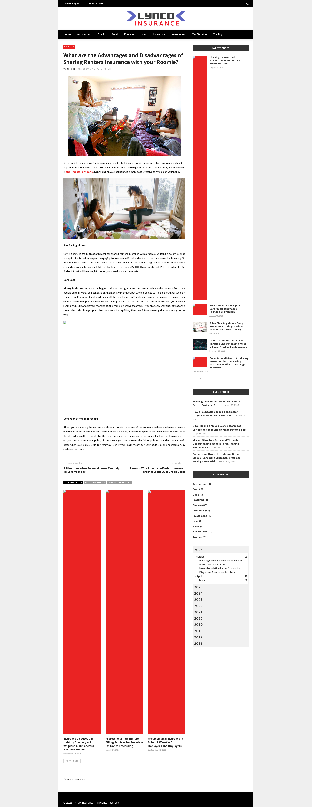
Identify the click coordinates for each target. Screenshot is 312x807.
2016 (198, 643)
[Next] (200, 379)
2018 (198, 630)
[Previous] (195, 379)
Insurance (70, 57)
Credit (101, 34)
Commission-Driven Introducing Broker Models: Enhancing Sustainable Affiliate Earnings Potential (228, 362)
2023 (198, 599)
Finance (69, 44)
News (196, 526)
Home (67, 18)
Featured (198, 499)
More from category (119, 482)
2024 (198, 593)
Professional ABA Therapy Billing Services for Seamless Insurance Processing (124, 742)
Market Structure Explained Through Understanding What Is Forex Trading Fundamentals (228, 343)
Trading (69, 76)
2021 (198, 611)
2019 (198, 624)
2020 (198, 618)
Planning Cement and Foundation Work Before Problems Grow (224, 60)
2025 (198, 586)
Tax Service (71, 70)
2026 (198, 549)
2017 (198, 637)
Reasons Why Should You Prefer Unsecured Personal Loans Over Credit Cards (157, 470)
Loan (67, 50)
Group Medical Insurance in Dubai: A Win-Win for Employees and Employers (165, 742)
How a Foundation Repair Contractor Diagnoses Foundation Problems (224, 308)
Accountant (72, 24)
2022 (198, 605)
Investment (72, 63)
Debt (115, 34)
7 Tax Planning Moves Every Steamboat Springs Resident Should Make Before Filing (227, 326)
